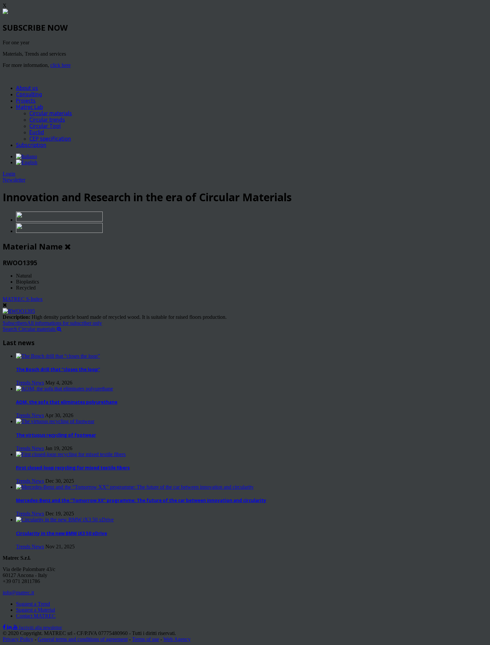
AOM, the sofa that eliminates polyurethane (66, 402)
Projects (26, 101)
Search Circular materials (30, 329)
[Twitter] (10, 627)
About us (27, 88)
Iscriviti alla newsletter (40, 627)
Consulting (29, 94)
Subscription (31, 145)
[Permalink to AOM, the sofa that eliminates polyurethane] (64, 388)
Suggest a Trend (33, 604)
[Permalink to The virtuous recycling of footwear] (55, 421)
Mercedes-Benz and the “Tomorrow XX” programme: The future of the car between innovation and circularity (141, 500)
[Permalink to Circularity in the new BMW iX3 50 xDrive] (65, 519)
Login (9, 174)
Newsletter (14, 180)
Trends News (30, 382)
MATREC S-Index (23, 299)
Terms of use (145, 639)
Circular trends (47, 120)
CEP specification (50, 139)
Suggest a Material (35, 610)
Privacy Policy (18, 639)
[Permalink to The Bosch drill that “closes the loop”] (58, 356)
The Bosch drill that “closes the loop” (58, 369)
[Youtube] (16, 627)
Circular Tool (45, 126)
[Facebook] (5, 627)
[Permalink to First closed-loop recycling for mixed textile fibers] (71, 454)
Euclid (36, 132)
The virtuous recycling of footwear (56, 435)
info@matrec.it (18, 592)
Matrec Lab (29, 107)
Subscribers (52, 323)
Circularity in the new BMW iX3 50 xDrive (61, 533)
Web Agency (177, 639)
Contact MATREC (36, 616)
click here (60, 65)
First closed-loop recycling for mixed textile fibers (73, 468)
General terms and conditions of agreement (83, 639)
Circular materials (50, 113)
